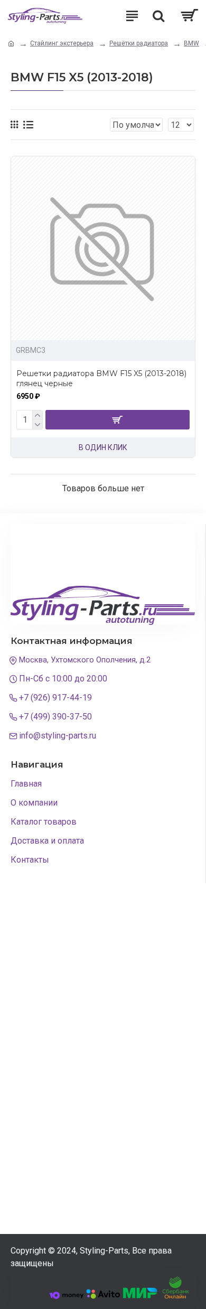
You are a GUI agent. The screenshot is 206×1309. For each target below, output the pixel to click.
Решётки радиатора (138, 43)
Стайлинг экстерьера (61, 43)
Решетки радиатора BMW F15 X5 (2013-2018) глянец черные (101, 378)
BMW (191, 43)
